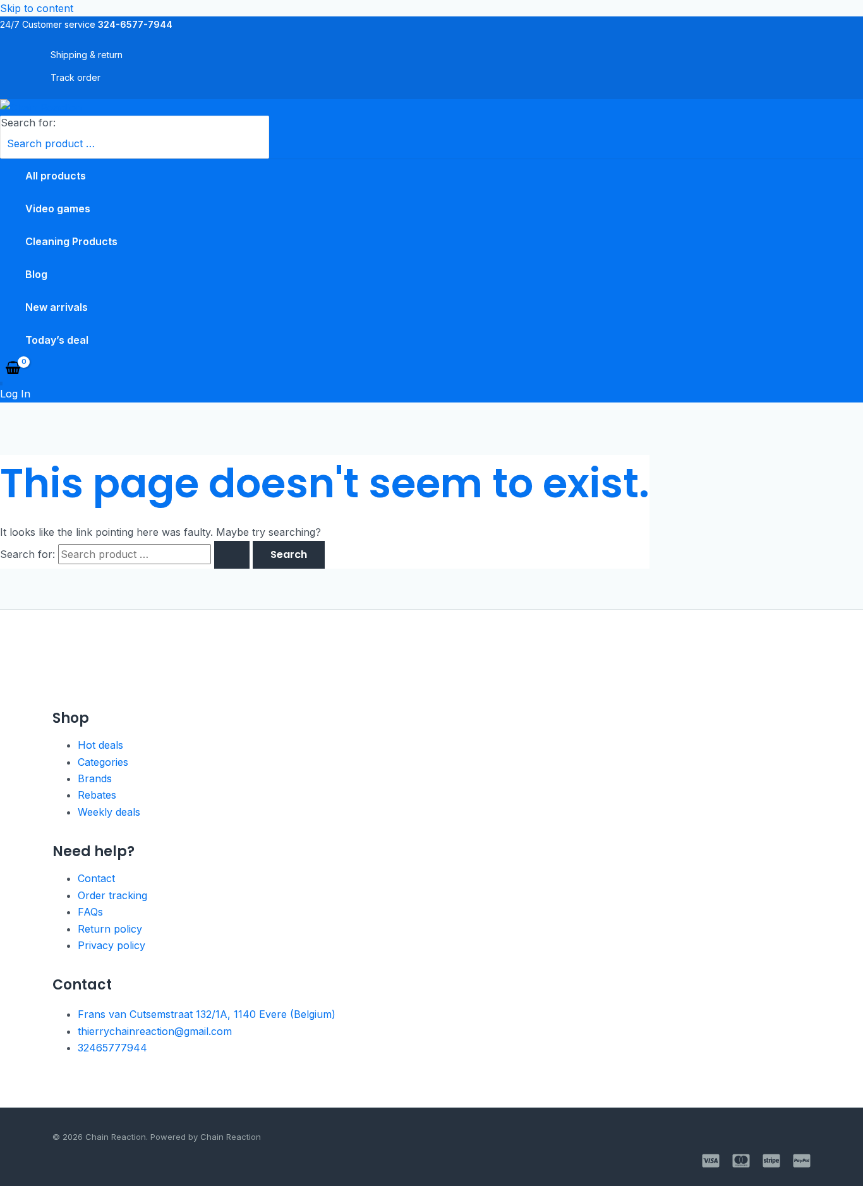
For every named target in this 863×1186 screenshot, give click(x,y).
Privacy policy (111, 945)
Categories (103, 762)
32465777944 (112, 1047)
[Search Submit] (232, 555)
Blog (36, 274)
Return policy (110, 929)
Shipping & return (87, 54)
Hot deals (100, 745)
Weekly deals (109, 812)
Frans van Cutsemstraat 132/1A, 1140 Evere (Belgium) (206, 1014)
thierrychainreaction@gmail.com (155, 1031)
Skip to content (36, 8)
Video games (57, 208)
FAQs (90, 911)
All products (55, 175)
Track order (75, 77)
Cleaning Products (71, 241)
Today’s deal (56, 340)
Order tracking (112, 895)
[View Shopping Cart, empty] (13, 369)
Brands (95, 778)
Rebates (97, 795)
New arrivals (56, 307)
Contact (96, 878)
